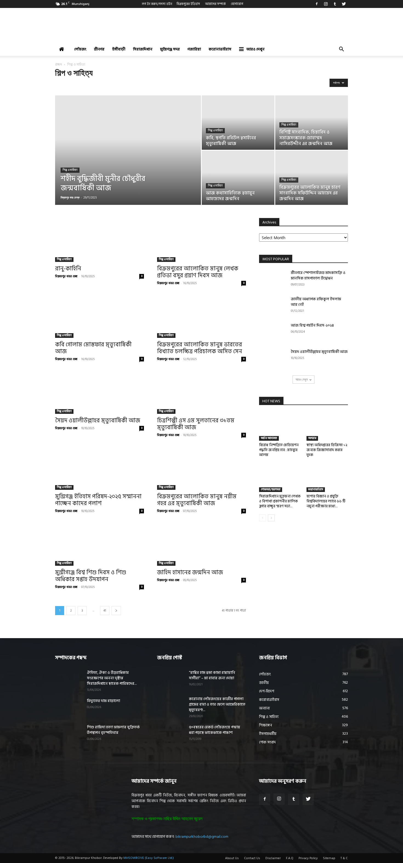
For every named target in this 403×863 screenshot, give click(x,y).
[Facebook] (317, 4)
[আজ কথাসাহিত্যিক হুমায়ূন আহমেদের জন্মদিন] (238, 178)
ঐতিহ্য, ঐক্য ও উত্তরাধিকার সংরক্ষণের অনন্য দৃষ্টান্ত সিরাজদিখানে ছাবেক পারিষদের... (112, 678)
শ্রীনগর (99, 49)
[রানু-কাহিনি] (99, 240)
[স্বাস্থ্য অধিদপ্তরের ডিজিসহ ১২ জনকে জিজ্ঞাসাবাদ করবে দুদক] (327, 426)
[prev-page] (262, 517)
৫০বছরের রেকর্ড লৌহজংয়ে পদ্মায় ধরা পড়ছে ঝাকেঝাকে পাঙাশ (214, 730)
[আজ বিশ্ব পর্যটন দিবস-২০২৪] (272, 332)
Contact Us (252, 858)
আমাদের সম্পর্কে (215, 4)
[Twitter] (344, 4)
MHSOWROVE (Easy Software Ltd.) (148, 858)
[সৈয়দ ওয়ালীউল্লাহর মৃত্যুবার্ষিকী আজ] (99, 392)
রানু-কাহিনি (68, 268)
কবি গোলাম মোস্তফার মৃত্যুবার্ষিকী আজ (93, 348)
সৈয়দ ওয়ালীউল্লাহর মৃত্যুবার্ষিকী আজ (97, 420)
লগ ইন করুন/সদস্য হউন (157, 4)
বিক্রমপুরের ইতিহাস (188, 4)
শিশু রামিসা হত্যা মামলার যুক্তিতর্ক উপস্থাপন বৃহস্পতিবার (113, 730)
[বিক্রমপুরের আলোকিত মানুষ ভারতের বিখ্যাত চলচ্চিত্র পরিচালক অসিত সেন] (201, 316)
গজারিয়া (194, 49)
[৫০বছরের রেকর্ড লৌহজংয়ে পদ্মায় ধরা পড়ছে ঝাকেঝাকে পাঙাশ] (171, 734)
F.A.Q (289, 858)
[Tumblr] (335, 4)
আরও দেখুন (255, 49)
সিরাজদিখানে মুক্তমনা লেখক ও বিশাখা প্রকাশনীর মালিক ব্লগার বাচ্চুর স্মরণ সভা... (279, 501)
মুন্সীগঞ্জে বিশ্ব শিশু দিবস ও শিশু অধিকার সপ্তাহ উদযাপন (90, 576)
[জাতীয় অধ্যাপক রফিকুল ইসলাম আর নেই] (272, 306)
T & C (344, 858)
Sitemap (329, 858)
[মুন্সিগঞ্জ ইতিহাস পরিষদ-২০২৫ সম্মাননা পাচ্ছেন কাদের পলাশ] (99, 468)
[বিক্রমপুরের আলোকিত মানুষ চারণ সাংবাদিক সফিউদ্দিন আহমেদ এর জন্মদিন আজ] (311, 178)
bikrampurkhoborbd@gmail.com (201, 836)
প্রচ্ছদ (58, 64)
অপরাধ (312, 438)
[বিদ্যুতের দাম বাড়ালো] (69, 707)
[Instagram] (326, 4)
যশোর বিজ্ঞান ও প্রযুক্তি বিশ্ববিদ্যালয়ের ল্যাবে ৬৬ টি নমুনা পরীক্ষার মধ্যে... (325, 501)
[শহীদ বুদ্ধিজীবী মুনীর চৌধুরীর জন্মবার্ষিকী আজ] (128, 158)
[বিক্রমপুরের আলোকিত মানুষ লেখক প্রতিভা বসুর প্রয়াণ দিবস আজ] (201, 240)
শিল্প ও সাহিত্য (70, 170)
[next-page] (116, 610)
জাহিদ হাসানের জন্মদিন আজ (190, 572)
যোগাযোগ (237, 4)
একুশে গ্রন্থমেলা (65, 84)
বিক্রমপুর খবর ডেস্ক (70, 197)
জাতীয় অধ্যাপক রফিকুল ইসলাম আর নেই (316, 302)
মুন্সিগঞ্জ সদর (170, 49)
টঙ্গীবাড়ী (118, 49)
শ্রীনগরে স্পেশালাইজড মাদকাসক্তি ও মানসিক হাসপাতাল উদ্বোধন (318, 275)
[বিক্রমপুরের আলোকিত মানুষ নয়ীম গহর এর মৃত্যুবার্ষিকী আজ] (201, 468)
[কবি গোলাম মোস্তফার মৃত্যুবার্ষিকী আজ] (99, 316)
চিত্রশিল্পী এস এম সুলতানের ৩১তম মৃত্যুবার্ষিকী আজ (195, 424)
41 (104, 610)
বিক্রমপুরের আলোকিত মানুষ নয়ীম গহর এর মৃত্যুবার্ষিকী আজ (197, 500)
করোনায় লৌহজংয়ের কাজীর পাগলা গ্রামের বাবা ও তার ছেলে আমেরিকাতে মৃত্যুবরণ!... (217, 704)
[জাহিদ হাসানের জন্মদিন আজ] (201, 544)
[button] (341, 49)
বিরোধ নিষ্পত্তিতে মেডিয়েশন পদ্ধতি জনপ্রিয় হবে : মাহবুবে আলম (279, 450)
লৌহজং (80, 49)
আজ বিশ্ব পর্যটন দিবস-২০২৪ (312, 325)
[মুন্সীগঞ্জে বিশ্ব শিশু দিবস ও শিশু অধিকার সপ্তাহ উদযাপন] (99, 544)
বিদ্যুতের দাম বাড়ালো (103, 701)
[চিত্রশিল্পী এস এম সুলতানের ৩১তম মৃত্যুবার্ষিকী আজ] (201, 392)
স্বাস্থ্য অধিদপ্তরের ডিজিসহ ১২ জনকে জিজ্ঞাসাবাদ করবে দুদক (326, 450)
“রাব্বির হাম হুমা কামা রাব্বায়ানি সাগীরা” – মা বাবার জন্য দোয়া (212, 675)
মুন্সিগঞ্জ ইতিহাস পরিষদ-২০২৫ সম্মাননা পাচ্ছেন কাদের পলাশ (98, 500)
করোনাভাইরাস (220, 49)
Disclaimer (273, 858)
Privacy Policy (308, 858)
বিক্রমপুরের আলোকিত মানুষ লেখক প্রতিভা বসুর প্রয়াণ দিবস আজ (197, 272)
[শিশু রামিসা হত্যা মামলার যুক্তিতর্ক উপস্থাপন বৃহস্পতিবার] (69, 734)
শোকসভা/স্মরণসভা (270, 489)
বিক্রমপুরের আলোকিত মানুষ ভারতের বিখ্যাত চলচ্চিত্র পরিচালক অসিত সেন (199, 348)
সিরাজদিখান (142, 49)
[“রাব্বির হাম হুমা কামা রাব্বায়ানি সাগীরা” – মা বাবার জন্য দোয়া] (171, 679)
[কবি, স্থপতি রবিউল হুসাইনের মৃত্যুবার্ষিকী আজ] (238, 122)
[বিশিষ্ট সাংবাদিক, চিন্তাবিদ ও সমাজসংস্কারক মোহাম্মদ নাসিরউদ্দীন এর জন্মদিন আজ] (311, 122)
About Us (232, 858)
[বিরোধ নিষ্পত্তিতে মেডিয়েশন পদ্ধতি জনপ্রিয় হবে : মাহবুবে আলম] (280, 426)
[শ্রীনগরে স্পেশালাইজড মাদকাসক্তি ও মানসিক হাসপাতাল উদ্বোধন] (272, 279)
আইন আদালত (269, 438)
